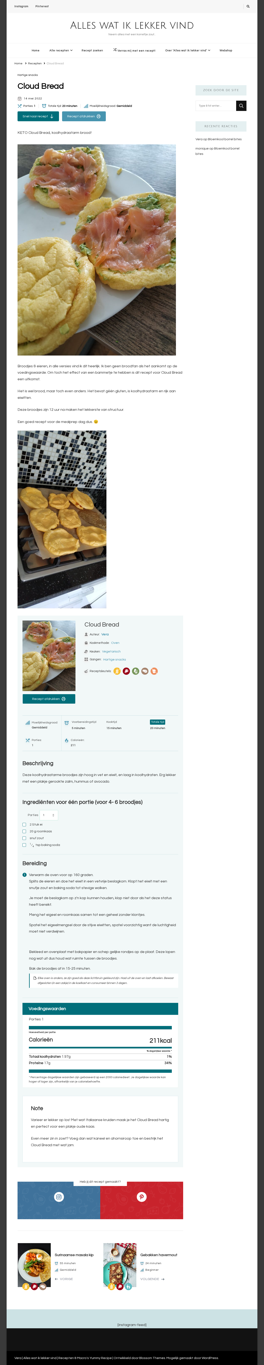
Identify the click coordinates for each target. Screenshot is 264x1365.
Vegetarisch (111, 651)
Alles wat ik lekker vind (132, 25)
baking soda (45, 845)
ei (36, 824)
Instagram (21, 6)
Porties (33, 815)
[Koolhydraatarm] (144, 671)
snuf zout (37, 838)
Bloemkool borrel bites (225, 139)
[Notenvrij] (154, 671)
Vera (105, 634)
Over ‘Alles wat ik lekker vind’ (186, 50)
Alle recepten (59, 50)
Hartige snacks (28, 75)
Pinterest (42, 6)
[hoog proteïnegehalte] (126, 671)
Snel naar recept (35, 116)
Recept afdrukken (81, 116)
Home (36, 50)
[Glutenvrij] (117, 671)
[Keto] (135, 671)
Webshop (226, 50)
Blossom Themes (152, 1358)
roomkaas (41, 831)
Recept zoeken (92, 50)
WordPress (210, 1358)
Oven (115, 642)
